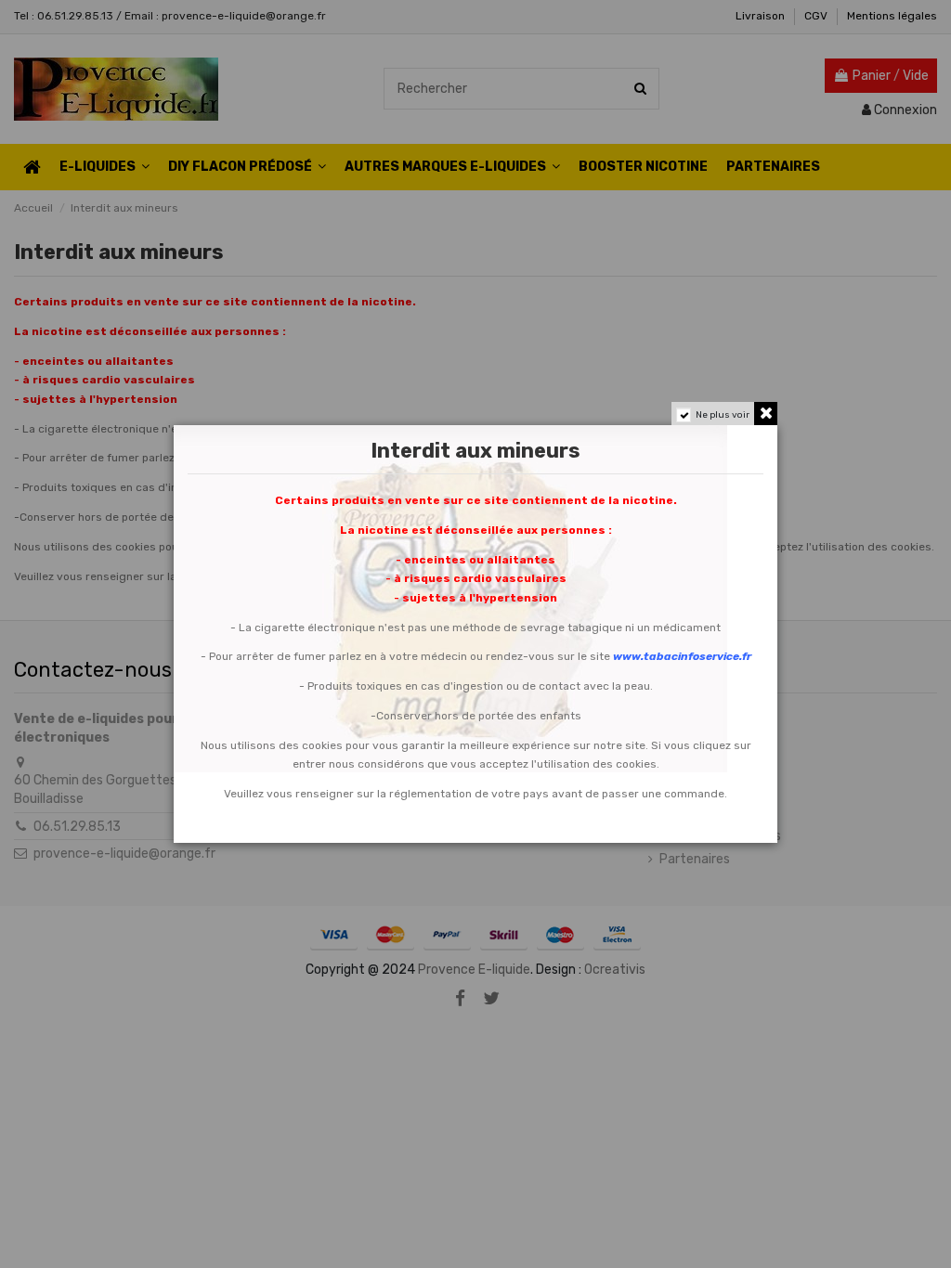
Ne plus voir (722, 415)
